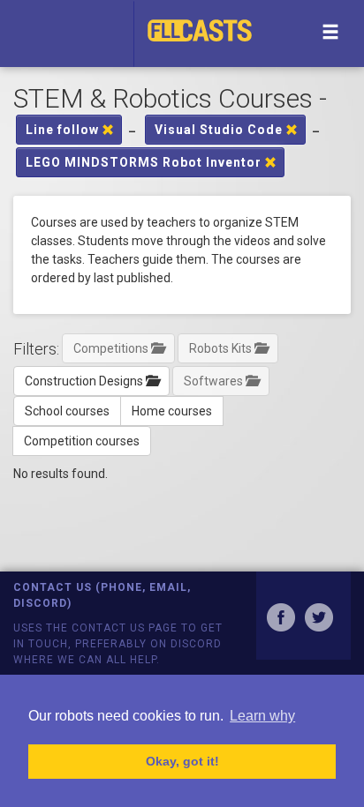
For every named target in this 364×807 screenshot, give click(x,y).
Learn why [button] (262, 715)
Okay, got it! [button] (182, 761)
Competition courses (82, 441)
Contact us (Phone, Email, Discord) (102, 595)
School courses (67, 411)
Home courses (172, 411)
